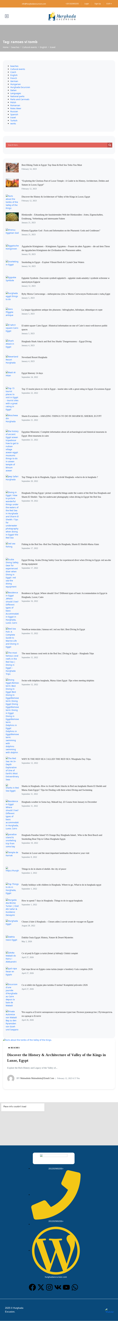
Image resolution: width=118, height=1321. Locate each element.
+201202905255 (72, 3)
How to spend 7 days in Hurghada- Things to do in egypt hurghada (52, 900)
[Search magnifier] (109, 145)
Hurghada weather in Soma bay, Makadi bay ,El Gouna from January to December (59, 802)
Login (86, 3)
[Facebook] (32, 1287)
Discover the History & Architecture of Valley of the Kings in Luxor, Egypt (56, 196)
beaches (15, 47)
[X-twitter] (40, 1287)
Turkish (13, 120)
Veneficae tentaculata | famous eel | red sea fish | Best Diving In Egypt (53, 629)
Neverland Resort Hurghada (34, 357)
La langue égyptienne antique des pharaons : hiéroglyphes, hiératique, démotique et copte (62, 310)
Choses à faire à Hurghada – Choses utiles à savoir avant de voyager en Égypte (57, 921)
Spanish (14, 114)
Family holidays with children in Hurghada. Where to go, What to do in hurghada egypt (61, 885)
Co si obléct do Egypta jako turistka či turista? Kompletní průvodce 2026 (55, 985)
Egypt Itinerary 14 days (32, 373)
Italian (13, 90)
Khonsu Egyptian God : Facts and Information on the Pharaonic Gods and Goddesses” (61, 230)
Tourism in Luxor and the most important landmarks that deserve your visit (55, 853)
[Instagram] (49, 1287)
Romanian (15, 105)
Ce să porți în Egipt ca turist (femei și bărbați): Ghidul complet (50, 953)
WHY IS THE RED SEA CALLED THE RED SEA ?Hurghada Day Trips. (56, 759)
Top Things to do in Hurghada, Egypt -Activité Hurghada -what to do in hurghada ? (60, 477)
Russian (14, 111)
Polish (13, 102)
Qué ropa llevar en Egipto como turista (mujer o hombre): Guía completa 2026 (57, 969)
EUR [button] (108, 3)
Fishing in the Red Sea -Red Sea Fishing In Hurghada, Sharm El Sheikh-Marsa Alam (60, 544)
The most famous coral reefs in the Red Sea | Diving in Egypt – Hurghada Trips (58, 653)
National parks (17, 96)
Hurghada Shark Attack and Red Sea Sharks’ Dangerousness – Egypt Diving (57, 341)
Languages (15, 93)
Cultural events (29, 47)
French (13, 78)
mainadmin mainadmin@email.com (35, 1078)
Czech (13, 72)
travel (52, 47)
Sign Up (98, 3)
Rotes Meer (15, 108)
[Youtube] (66, 1287)
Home (5, 47)
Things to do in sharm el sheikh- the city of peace (44, 869)
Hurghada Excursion (20, 87)
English (43, 47)
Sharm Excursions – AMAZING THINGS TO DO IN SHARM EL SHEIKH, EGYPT (62, 416)
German (14, 81)
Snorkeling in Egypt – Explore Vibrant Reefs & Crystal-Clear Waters (53, 262)
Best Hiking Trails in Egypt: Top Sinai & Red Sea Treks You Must (52, 165)
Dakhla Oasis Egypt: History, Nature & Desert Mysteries (47, 937)
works (13, 123)
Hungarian (15, 84)
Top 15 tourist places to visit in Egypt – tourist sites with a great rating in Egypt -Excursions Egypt (66, 389)
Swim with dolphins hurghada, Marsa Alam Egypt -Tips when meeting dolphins (58, 680)
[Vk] (57, 1287)
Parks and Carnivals (19, 99)
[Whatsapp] (74, 1287)
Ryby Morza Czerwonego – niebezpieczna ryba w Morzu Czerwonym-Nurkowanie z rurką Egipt (66, 294)
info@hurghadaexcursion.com (34, 4)
